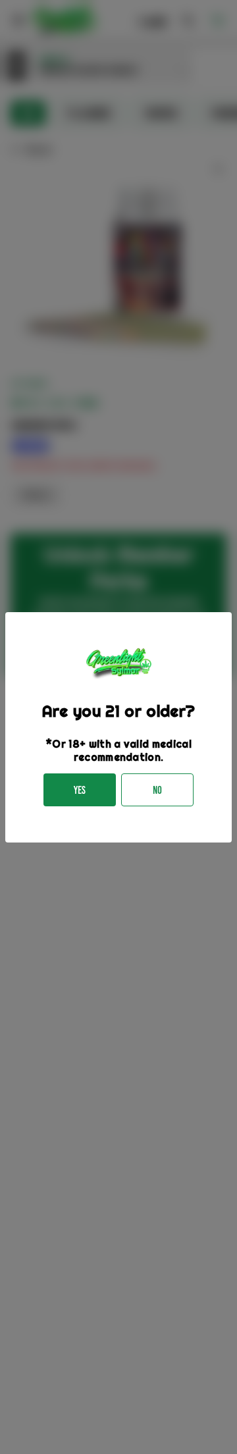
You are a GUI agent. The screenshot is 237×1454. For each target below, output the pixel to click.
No (157, 790)
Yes (80, 790)
